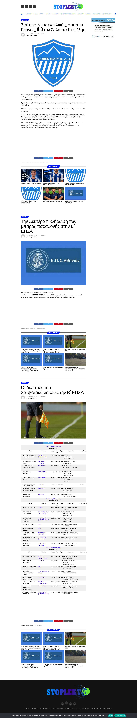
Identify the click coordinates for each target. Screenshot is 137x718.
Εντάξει (111, 715)
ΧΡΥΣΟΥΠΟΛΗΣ (42, 472)
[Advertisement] (53, 145)
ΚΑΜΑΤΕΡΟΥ (41, 488)
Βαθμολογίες (96, 14)
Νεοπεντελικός (44, 162)
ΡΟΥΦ (39, 528)
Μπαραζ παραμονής (40, 328)
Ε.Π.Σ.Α (35, 14)
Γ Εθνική (28, 14)
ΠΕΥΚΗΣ (40, 507)
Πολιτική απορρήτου (120, 715)
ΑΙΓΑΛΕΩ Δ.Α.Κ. (42, 586)
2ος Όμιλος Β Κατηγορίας (53, 499)
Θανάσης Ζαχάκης (32, 35)
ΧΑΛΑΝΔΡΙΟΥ (41, 465)
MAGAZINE (80, 14)
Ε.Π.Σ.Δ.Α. (48, 14)
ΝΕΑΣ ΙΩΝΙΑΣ (41, 577)
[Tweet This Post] (48, 91)
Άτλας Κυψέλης (35, 162)
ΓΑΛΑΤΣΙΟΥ (41, 560)
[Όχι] (135, 715)
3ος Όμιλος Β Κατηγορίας (53, 547)
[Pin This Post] (58, 91)
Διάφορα (87, 14)
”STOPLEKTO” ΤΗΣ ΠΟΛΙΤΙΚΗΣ (68, 14)
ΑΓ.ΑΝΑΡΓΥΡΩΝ (42, 478)
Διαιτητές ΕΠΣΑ (34, 625)
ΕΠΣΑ (32, 328)
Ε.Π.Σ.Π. (41, 14)
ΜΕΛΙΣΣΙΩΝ (41, 494)
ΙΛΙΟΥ (39, 524)
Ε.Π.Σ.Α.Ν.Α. (55, 14)
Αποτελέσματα (106, 14)
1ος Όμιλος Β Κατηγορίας (53, 446)
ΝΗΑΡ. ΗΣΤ (41, 484)
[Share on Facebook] (38, 91)
